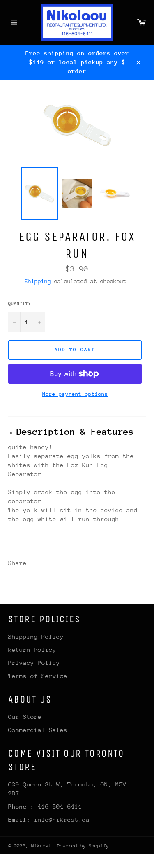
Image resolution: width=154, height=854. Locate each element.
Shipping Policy (36, 636)
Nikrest (41, 846)
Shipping (38, 281)
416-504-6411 (60, 806)
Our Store (24, 716)
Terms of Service (37, 675)
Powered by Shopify (83, 846)
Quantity (19, 303)
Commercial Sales (37, 729)
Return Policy (32, 649)
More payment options (75, 394)
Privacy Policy (34, 662)
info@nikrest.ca (62, 819)
